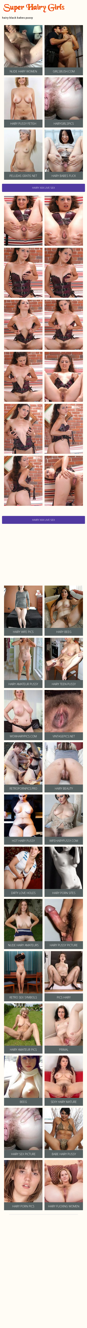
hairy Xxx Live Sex (43, 187)
